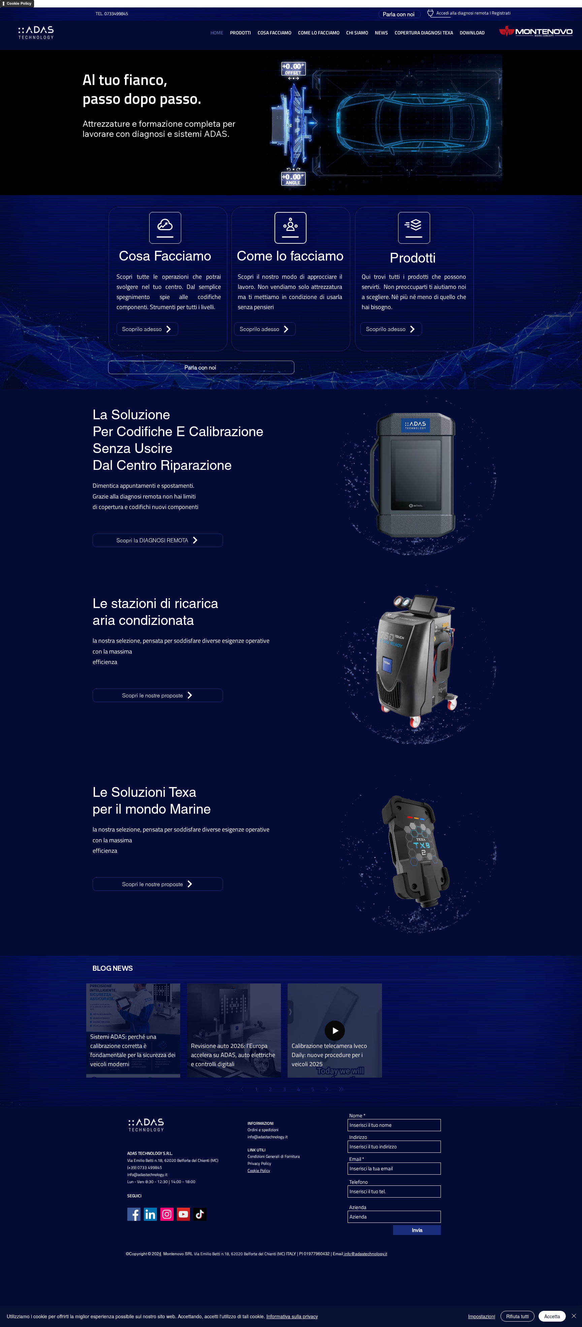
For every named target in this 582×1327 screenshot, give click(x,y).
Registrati (501, 12)
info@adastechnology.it (147, 1174)
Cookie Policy (19, 3)
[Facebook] (133, 1214)
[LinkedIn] (150, 1214)
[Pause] (267, 181)
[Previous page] (242, 1089)
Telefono (358, 1181)
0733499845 (115, 13)
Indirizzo (358, 1137)
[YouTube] (183, 1214)
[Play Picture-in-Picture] (481, 181)
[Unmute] (279, 181)
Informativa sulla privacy (292, 1316)
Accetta (552, 1316)
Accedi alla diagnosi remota (463, 12)
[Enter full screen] (493, 181)
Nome (355, 1115)
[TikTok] (199, 1214)
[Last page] (341, 1089)
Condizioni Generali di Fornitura (274, 1156)
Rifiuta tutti (517, 1316)
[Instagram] (166, 1214)
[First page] (228, 1089)
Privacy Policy (259, 1163)
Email (355, 1159)
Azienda (357, 1207)
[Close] (574, 1316)
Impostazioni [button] (481, 1316)
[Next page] (327, 1089)
